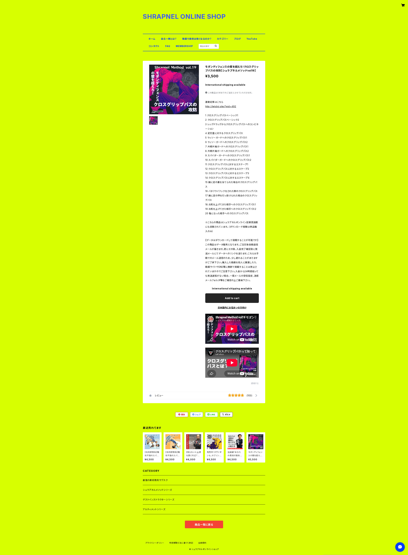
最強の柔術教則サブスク (155, 480)
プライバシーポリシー (154, 543)
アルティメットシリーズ (154, 509)
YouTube (252, 38)
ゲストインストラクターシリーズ (158, 499)
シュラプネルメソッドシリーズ (157, 489)
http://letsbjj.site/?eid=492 (220, 106)
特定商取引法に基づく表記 (181, 543)
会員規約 (202, 543)
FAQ (167, 46)
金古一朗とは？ (169, 38)
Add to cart (232, 298)
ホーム (152, 38)
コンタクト (154, 46)
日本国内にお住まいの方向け (232, 307)
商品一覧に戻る (204, 524)
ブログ (237, 38)
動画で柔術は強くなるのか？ (196, 38)
